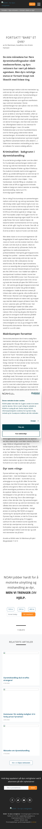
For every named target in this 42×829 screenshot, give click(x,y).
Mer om (21, 763)
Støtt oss (32, 4)
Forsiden (4, 10)
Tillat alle (21, 427)
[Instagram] (30, 800)
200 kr (21, 609)
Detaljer (33, 421)
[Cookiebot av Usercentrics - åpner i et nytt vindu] (31, 393)
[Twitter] (18, 800)
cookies (33, 822)
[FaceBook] (12, 800)
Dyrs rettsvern (13, 10)
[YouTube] (24, 800)
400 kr (31, 609)
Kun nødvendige (21, 433)
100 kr (10, 609)
